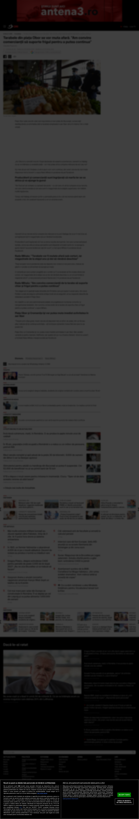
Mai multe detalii (42, 793)
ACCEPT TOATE (124, 795)
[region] (69, 799)
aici (21, 807)
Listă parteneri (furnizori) (70, 798)
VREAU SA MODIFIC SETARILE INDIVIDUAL (124, 801)
